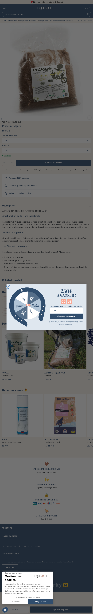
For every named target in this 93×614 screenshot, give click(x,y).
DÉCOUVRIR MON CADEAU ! (66, 316)
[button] (5, 610)
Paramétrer (15, 602)
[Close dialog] (8, 287)
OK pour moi (40, 602)
